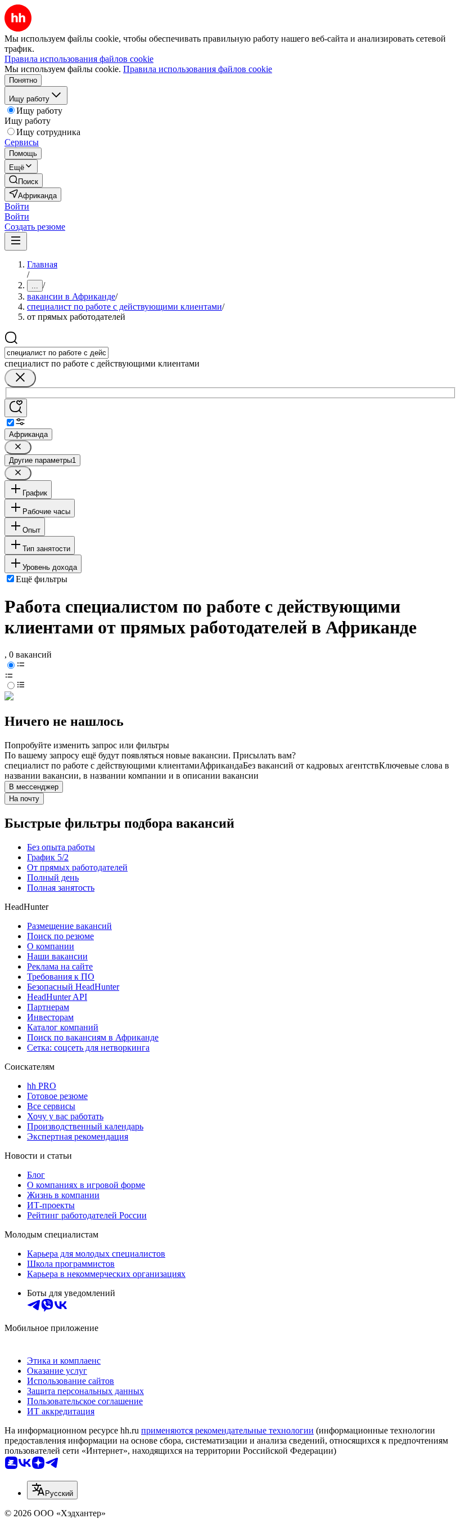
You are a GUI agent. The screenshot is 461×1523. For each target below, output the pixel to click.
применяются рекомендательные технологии (227, 1430)
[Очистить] (20, 378)
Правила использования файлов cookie (197, 69)
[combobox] (56, 353)
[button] (16, 206)
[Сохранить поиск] (15, 408)
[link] (23, 180)
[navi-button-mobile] (15, 241)
